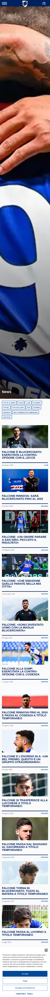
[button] (46, 950)
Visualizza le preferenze (25, 988)
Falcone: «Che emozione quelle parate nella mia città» (21, 583)
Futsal (6, 407)
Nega (25, 981)
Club (28, 403)
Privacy (30, 994)
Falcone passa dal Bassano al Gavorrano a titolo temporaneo (24, 847)
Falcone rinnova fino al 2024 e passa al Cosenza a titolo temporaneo (25, 715)
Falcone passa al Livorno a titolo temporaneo (24, 933)
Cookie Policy (21, 994)
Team (20, 403)
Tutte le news (9, 403)
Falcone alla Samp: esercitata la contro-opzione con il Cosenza (20, 671)
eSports (6, 412)
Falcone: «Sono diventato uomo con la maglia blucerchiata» (22, 627)
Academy (37, 403)
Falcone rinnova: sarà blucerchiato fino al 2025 (22, 497)
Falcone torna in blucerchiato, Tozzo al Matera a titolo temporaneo (25, 890)
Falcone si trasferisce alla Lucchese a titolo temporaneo (25, 803)
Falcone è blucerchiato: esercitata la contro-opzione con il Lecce (22, 454)
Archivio (7, 417)
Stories (36, 407)
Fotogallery (18, 407)
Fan (28, 407)
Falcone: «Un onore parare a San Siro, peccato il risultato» (24, 539)
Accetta (25, 974)
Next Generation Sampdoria (25, 412)
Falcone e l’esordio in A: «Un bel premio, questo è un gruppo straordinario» (25, 759)
